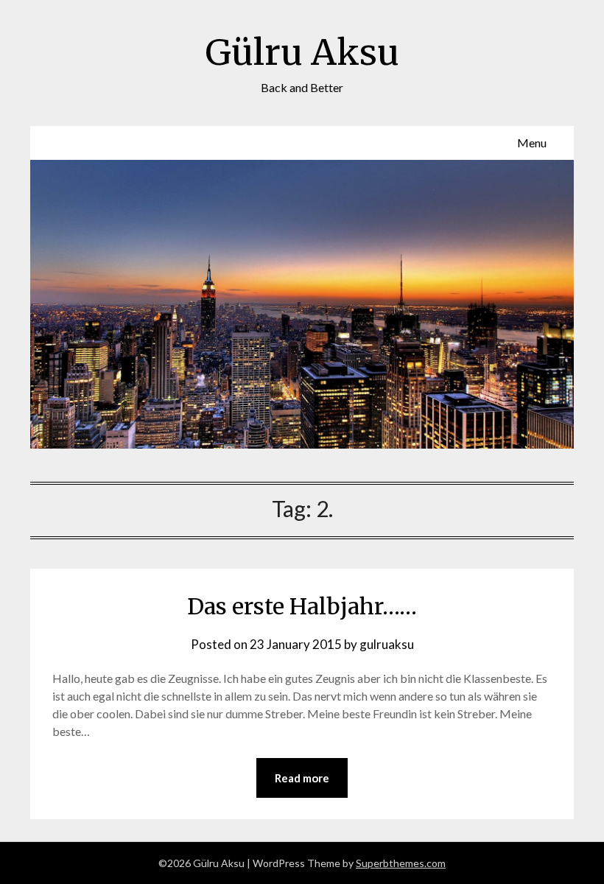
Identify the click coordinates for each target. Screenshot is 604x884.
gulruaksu (386, 644)
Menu (532, 143)
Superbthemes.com (401, 863)
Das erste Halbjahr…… (302, 606)
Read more (302, 778)
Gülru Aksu (302, 52)
